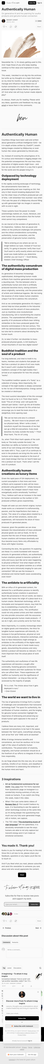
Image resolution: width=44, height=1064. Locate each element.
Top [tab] (4, 968)
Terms (30, 1047)
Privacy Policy (22, 1035)
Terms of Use (32, 1031)
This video (15, 787)
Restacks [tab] (15, 942)
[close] (38, 992)
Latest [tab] (9, 968)
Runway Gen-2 (11, 804)
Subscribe (32, 3)
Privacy (24, 1047)
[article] (22, 980)
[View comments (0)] (11, 27)
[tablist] (10, 942)
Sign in (39, 3)
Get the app (32, 1054)
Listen (39, 21)
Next (37, 928)
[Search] (40, 968)
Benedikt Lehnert (12, 20)
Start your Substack (17, 1054)
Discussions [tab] (17, 968)
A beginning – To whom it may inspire (14, 975)
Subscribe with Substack (23, 1026)
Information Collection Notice (26, 1033)
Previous (8, 928)
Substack (12, 1060)
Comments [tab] (6, 942)
